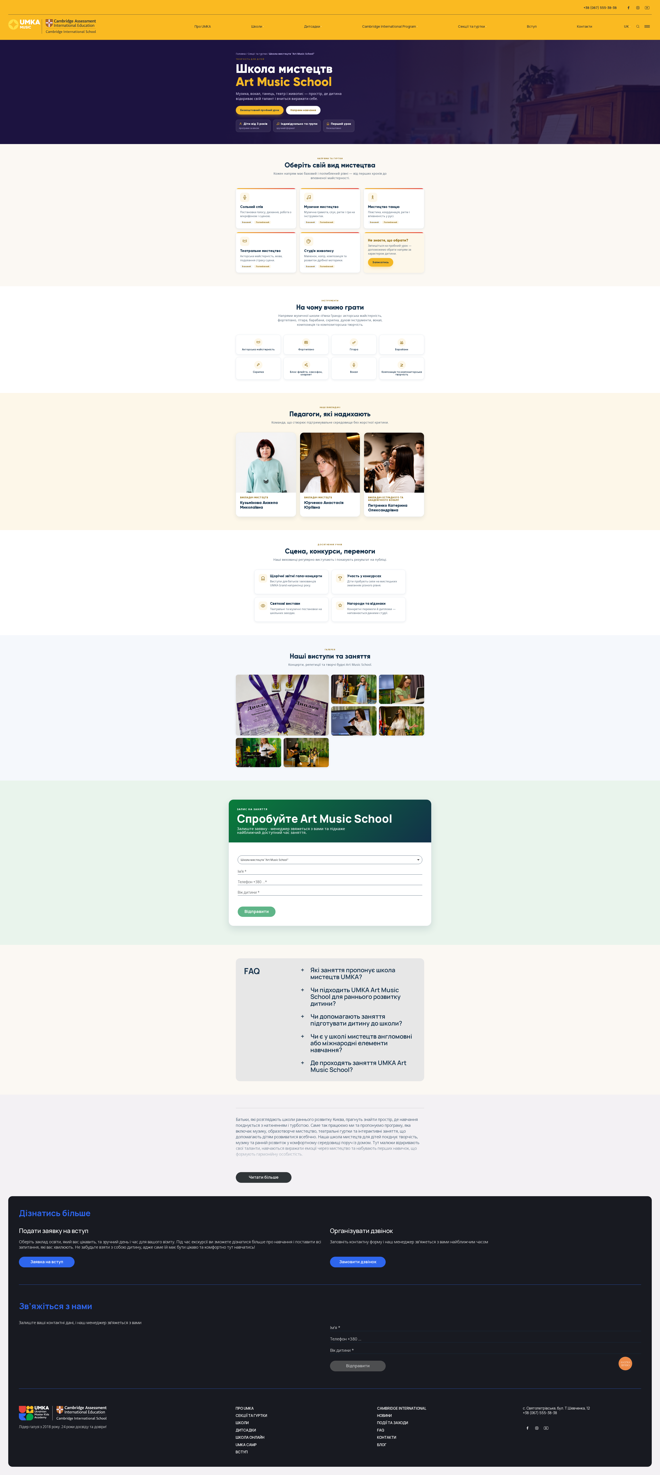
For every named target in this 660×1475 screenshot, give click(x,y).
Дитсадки (246, 1430)
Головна (241, 53)
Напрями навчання (303, 110)
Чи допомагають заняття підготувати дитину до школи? (356, 1020)
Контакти (584, 26)
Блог (381, 1444)
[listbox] (330, 860)
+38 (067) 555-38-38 (600, 7)
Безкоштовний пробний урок (259, 110)
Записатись (380, 262)
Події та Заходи (392, 1422)
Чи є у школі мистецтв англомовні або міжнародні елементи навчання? (361, 1043)
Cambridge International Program (389, 26)
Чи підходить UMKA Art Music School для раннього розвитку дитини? (355, 996)
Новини (384, 1415)
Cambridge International (401, 1408)
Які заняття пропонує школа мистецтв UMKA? (352, 973)
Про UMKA (203, 26)
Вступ (532, 26)
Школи (242, 1422)
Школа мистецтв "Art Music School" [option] (264, 859)
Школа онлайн (250, 1437)
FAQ (380, 1430)
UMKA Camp (246, 1444)
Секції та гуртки (471, 26)
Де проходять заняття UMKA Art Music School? (358, 1066)
